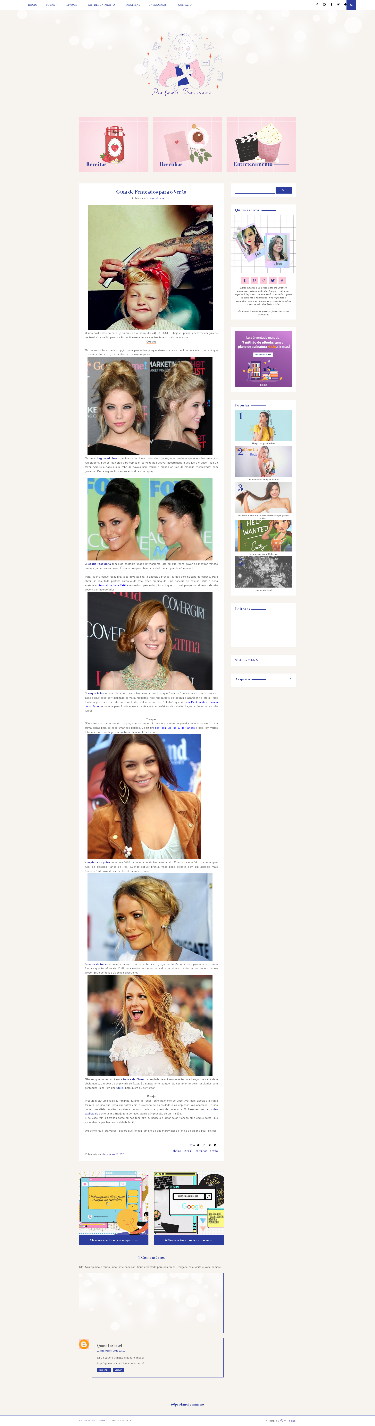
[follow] (343, 4)
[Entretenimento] (261, 171)
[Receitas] (113, 171)
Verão (214, 1151)
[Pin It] (209, 1145)
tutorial (120, 1087)
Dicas (187, 1151)
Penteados (200, 1151)
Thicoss (290, 1421)
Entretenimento (101, 5)
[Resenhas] (187, 171)
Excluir (118, 1370)
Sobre (50, 5)
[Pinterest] (315, 4)
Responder (104, 1370)
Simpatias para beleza (263, 443)
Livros (71, 5)
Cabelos (176, 1151)
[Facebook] (329, 4)
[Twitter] (336, 4)
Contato (185, 5)
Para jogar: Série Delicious (264, 554)
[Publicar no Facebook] (204, 1145)
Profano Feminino (92, 1421)
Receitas (133, 5)
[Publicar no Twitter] (198, 1145)
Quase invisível (109, 1345)
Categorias (158, 5)
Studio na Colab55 (246, 660)
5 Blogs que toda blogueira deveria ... (189, 1240)
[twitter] (273, 280)
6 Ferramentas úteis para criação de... (114, 1240)
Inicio (32, 5)
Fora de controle (263, 590)
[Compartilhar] (215, 1145)
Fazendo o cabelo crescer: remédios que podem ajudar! (263, 516)
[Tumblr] (245, 280)
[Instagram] (322, 4)
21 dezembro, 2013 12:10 (111, 1351)
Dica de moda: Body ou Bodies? (263, 479)
